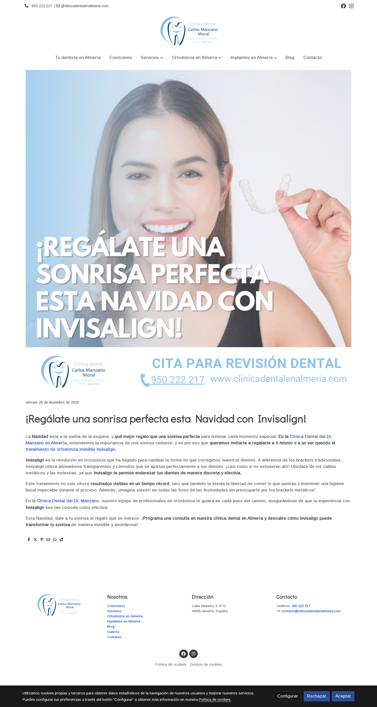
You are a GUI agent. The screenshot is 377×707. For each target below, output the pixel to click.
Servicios (114, 611)
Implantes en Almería (123, 621)
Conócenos (116, 606)
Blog (110, 626)
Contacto (114, 637)
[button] (151, 57)
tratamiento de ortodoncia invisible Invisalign (70, 449)
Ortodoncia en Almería (125, 616)
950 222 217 (301, 606)
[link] (188, 30)
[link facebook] (343, 5)
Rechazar (316, 696)
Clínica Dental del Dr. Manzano (68, 500)
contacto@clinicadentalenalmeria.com (311, 611)
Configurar (287, 696)
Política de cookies (170, 664)
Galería (113, 632)
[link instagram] (351, 5)
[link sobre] (61, 604)
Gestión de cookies (206, 664)
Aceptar (343, 696)
